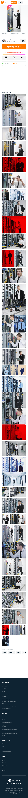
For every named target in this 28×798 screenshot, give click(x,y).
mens (4, 778)
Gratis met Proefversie (14, 46)
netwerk (11, 778)
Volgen (23, 41)
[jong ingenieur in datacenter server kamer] (13, 118)
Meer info (6, 66)
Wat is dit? (15, 63)
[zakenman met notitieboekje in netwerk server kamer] (5, 194)
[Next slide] (22, 778)
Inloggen (21, 2)
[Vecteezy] (2, 2)
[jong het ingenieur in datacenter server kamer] (13, 304)
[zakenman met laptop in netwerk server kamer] (13, 102)
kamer (18, 778)
